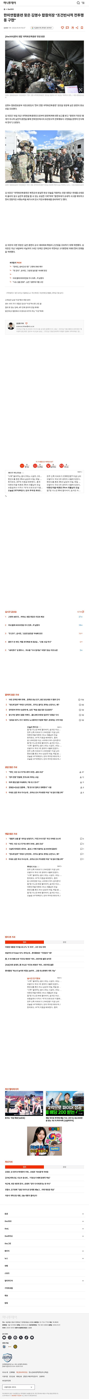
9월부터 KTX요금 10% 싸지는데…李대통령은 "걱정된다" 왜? (28, 953)
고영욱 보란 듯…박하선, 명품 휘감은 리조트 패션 (26, 617)
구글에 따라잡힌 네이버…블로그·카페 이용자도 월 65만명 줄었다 (33, 849)
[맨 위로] (84, 1389)
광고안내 (12, 1376)
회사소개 (5, 1372)
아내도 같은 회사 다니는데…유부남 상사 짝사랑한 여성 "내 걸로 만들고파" (36, 792)
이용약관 (5, 1376)
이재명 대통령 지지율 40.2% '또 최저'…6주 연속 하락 (25, 947)
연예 (6, 1266)
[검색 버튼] (78, 3)
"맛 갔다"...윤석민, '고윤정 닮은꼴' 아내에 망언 (30, 271)
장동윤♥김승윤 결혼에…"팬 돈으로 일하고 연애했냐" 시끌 (30, 787)
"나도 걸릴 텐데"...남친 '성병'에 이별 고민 (28, 282)
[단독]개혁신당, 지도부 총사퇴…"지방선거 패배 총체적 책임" (27, 1178)
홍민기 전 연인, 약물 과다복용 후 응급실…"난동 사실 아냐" (30, 642)
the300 (11, 9)
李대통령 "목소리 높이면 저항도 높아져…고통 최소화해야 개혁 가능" (30, 971)
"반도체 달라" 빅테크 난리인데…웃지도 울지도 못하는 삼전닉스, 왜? (34, 705)
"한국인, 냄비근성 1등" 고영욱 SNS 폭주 (28, 267)
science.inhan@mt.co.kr (25, 326)
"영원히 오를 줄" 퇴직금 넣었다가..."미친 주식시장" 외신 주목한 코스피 (35, 839)
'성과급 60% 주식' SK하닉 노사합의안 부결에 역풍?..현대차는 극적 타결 (36, 720)
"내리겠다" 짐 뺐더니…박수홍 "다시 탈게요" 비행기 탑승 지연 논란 (33, 650)
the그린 (8, 1243)
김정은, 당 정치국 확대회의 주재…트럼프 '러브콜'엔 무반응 (26, 1172)
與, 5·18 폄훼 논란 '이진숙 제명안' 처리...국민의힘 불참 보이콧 (28, 959)
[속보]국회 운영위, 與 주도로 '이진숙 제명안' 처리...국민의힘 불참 (29, 965)
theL (7, 1229)
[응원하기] (26, 323)
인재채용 (12, 1372)
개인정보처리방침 (21, 1372)
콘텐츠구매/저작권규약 (30, 1376)
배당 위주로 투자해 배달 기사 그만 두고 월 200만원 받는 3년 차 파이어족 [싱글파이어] (64, 1119)
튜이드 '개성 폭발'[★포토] (15, 1118)
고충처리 (42, 1376)
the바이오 (9, 1236)
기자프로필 (9, 1288)
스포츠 (7, 1273)
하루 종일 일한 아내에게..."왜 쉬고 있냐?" (24, 782)
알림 (6, 1303)
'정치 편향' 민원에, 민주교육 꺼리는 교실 (23, 777)
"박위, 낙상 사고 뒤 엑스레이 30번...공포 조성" (26, 772)
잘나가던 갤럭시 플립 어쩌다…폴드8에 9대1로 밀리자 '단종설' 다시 (34, 715)
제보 (6, 1295)
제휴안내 (19, 1376)
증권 (6, 1214)
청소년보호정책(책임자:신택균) (38, 1372)
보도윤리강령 (6, 1381)
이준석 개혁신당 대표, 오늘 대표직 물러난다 (21, 1195)
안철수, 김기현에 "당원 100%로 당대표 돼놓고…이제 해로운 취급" (30, 1190)
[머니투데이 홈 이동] (9, 1317)
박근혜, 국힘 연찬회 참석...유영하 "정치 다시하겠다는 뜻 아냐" (28, 1184)
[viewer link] (81, 90)
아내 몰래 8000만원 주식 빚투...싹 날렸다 (28, 278)
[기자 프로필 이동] (11, 326)
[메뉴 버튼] (83, 3)
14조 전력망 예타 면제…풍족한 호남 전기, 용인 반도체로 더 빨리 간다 (34, 700)
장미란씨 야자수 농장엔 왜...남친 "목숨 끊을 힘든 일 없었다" (31, 710)
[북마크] (81, 27)
